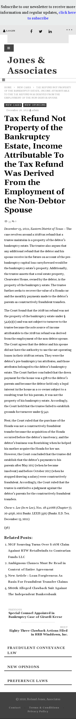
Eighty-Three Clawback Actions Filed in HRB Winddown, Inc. (38, 632)
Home (8, 87)
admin (35, 110)
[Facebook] (31, 31)
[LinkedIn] (50, 31)
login (10, 31)
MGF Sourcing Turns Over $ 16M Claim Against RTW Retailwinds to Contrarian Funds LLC (39, 551)
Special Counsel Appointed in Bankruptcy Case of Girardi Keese (35, 614)
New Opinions (35, 105)
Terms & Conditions (44, 707)
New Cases (24, 87)
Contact (15, 707)
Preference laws (27, 681)
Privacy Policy (38, 711)
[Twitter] (40, 31)
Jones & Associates (32, 66)
